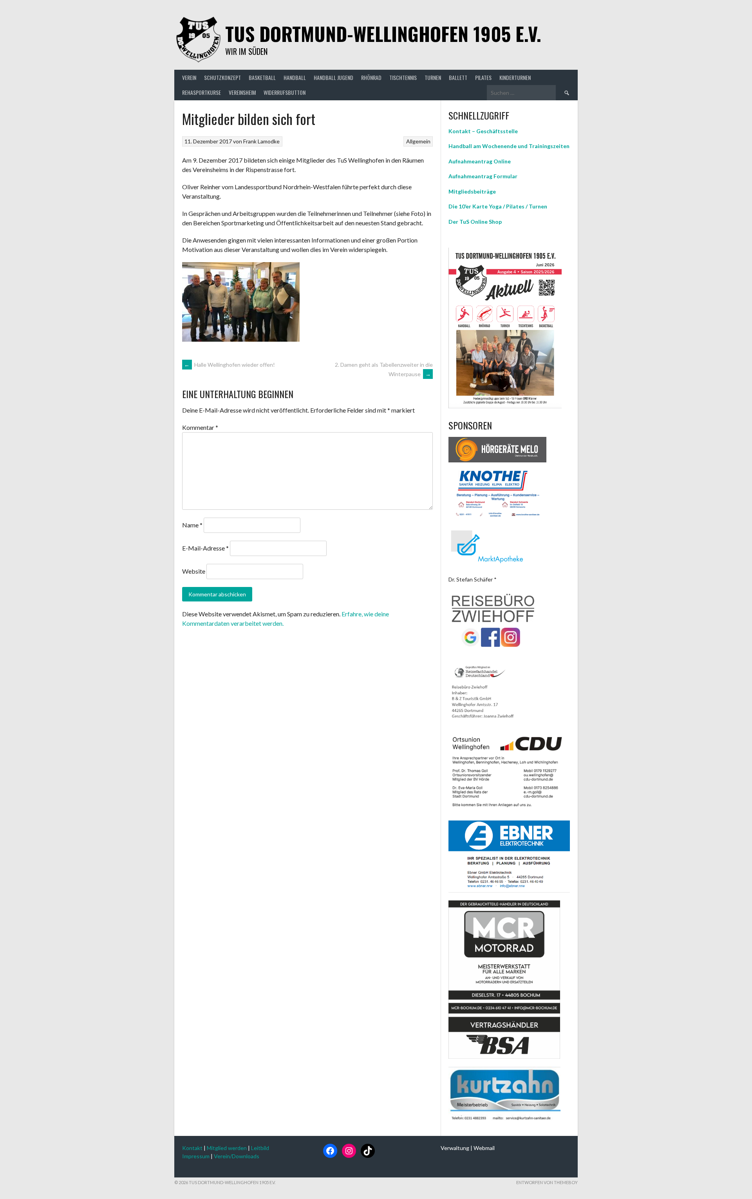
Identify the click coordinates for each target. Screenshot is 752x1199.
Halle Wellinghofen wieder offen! (229, 364)
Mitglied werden (227, 1148)
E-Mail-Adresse (205, 548)
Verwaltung (455, 1148)
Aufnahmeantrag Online (479, 161)
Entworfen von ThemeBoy (547, 1182)
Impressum (196, 1156)
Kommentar (200, 427)
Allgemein (418, 141)
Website (193, 571)
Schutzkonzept (222, 77)
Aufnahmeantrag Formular (482, 176)
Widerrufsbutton (285, 92)
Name (192, 525)
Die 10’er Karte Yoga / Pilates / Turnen (497, 206)
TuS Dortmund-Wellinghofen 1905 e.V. (383, 33)
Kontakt (192, 1148)
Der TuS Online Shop (475, 221)
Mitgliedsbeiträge (472, 191)
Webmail (484, 1148)
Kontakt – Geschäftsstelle (483, 131)
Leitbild (260, 1148)
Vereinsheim (242, 92)
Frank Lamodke (261, 141)
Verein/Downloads (236, 1156)
